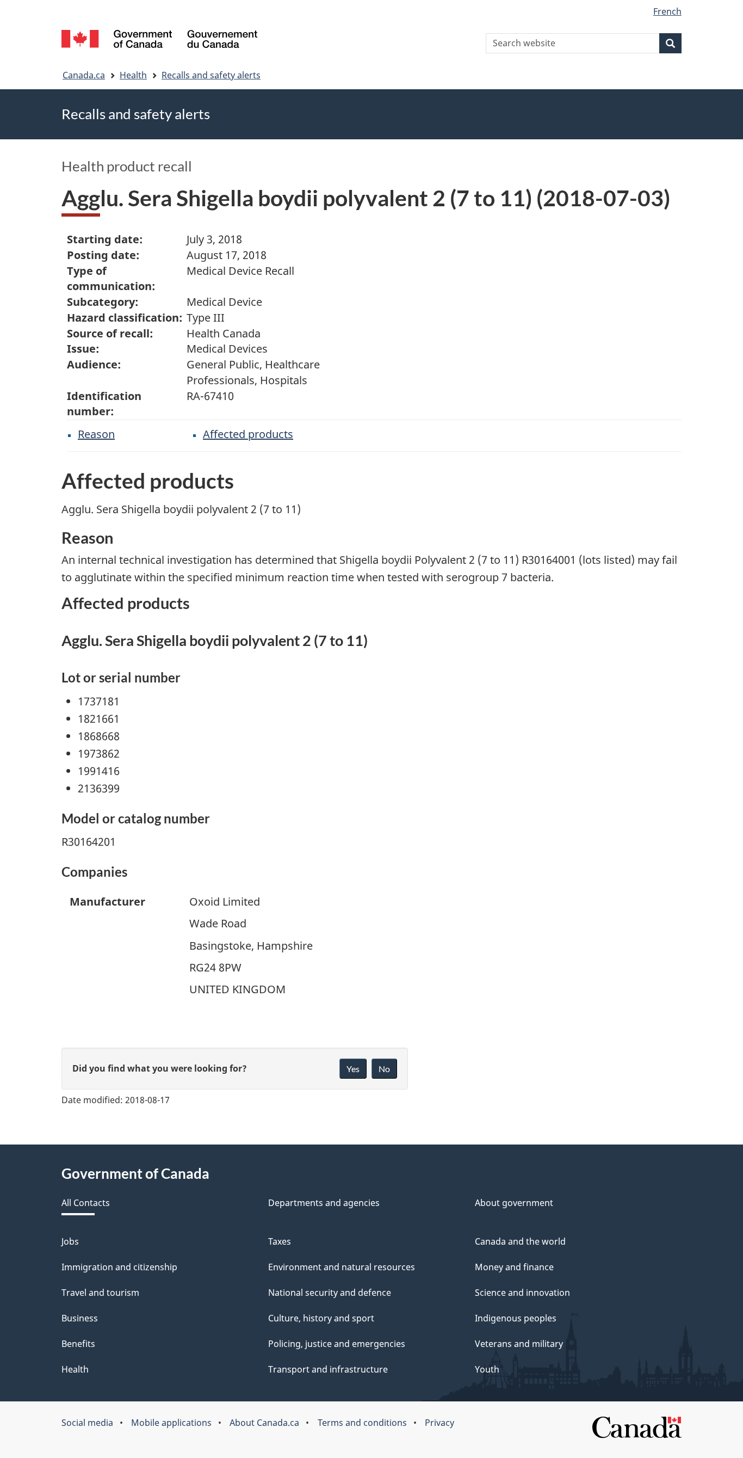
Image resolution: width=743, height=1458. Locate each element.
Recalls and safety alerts (211, 75)
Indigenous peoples (515, 1318)
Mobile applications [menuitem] (171, 1423)
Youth (487, 1369)
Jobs (70, 1241)
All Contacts (85, 1203)
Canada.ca (84, 75)
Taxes (279, 1241)
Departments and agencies (324, 1203)
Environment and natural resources (341, 1267)
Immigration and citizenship (119, 1267)
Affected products (248, 434)
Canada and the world (520, 1241)
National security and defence (329, 1293)
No (384, 1068)
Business (79, 1318)
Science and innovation (522, 1293)
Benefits (78, 1344)
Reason (96, 434)
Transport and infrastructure (328, 1369)
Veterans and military (519, 1344)
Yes (353, 1068)
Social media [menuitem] (87, 1423)
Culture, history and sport (321, 1318)
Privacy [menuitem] (439, 1423)
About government (514, 1203)
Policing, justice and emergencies (336, 1344)
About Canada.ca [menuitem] (264, 1423)
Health (133, 75)
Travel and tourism (100, 1293)
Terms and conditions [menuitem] (362, 1423)
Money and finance (514, 1267)
